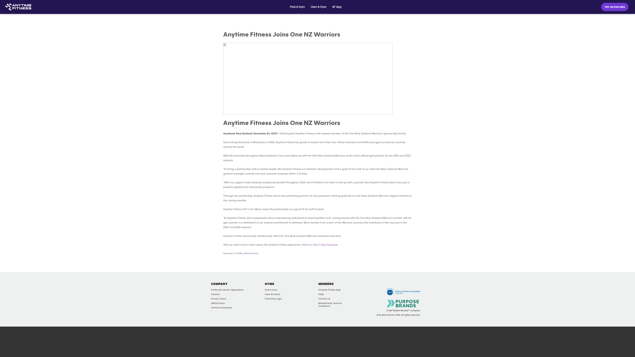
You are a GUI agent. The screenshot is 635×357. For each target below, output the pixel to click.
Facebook (378, 287)
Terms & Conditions (221, 308)
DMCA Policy (218, 303)
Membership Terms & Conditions (330, 304)
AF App (337, 6)
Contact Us (324, 299)
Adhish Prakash (251, 253)
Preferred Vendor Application (227, 290)
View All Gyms (272, 294)
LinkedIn (359, 287)
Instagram (368, 287)
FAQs (321, 294)
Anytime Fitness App (329, 290)
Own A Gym (318, 6)
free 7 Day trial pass (325, 244)
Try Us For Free (614, 7)
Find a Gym (271, 290)
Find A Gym (297, 6)
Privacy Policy (218, 299)
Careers (215, 294)
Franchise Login (273, 299)
